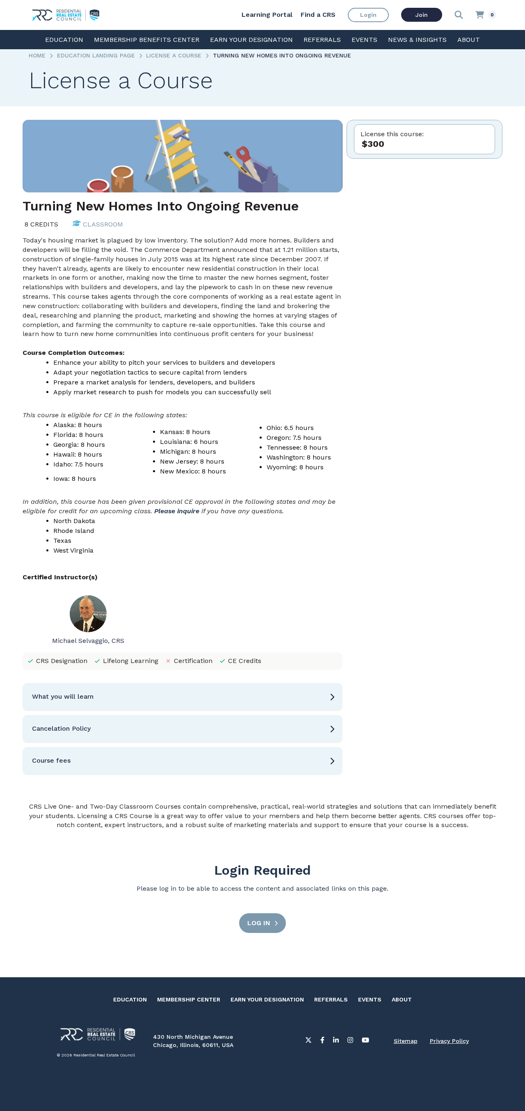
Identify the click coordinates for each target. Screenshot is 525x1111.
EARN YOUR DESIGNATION (267, 999)
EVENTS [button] (364, 39)
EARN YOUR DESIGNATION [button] (251, 39)
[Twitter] (308, 1041)
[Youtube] (365, 1041)
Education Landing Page (96, 55)
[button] (182, 697)
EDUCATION (130, 999)
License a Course (173, 55)
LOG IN (258, 923)
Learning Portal (267, 14)
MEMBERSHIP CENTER (188, 999)
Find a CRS (318, 14)
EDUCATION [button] (64, 39)
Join (421, 14)
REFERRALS (331, 999)
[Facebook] (322, 1041)
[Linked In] (336, 1041)
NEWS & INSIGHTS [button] (417, 39)
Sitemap (406, 1041)
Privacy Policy (449, 1041)
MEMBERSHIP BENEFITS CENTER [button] (146, 39)
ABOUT (402, 999)
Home (37, 55)
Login (368, 14)
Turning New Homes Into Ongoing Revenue (282, 55)
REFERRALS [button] (322, 39)
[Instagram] (350, 1041)
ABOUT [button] (468, 39)
